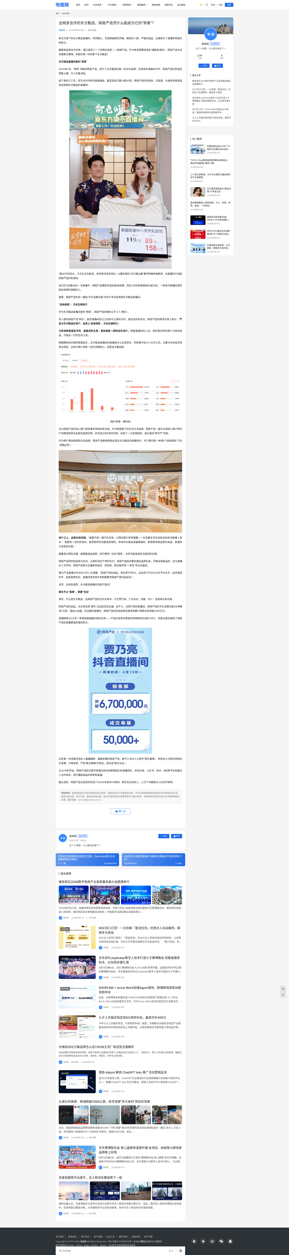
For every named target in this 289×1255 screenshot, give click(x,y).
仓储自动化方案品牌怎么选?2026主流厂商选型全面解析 (96, 1047)
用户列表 (148, 1236)
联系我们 (72, 1236)
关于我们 (60, 1236)
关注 (165, 836)
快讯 (86, 4)
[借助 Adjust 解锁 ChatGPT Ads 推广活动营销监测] (77, 1081)
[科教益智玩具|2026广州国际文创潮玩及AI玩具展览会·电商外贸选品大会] (197, 149)
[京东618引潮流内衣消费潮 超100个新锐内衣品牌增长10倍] (197, 234)
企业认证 (110, 1236)
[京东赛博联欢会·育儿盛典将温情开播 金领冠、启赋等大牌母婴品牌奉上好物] (77, 1157)
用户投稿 (98, 1236)
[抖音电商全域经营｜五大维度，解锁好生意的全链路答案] (197, 248)
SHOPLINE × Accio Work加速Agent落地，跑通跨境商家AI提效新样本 (140, 990)
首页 (78, 4)
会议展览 (181, 4)
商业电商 (92, 30)
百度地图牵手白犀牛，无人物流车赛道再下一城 (90, 1178)
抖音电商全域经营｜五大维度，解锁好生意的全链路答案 (218, 248)
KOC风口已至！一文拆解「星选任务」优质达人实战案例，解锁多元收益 (139, 930)
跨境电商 (156, 4)
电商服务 (141, 4)
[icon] (194, 1241)
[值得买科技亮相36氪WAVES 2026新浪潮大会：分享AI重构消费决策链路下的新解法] (197, 220)
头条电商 (97, 4)
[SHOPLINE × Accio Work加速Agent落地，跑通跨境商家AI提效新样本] (77, 997)
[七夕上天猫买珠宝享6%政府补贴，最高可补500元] (77, 1027)
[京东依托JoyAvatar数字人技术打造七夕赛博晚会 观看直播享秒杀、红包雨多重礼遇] (77, 967)
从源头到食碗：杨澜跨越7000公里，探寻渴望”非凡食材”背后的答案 (104, 1101)
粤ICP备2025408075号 (120, 1241)
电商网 (62, 30)
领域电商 (126, 4)
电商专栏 (169, 4)
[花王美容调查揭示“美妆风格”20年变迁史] (197, 192)
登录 (213, 4)
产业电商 (112, 4)
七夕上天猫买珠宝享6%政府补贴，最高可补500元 (132, 1017)
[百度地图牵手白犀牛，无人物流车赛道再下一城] (120, 1190)
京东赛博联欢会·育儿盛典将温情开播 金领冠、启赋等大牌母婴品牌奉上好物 (140, 1150)
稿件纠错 (123, 1236)
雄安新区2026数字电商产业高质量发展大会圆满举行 (94, 882)
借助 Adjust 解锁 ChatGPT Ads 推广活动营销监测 (133, 1072)
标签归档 (136, 1236)
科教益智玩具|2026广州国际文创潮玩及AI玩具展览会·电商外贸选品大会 (218, 149)
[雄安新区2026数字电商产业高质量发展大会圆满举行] (120, 895)
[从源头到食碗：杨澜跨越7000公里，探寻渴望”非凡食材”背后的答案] (120, 1114)
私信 (178, 836)
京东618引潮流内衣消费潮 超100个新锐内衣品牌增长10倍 (218, 234)
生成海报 (66, 1250)
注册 (220, 4)
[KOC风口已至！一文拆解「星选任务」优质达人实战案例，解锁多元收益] (77, 937)
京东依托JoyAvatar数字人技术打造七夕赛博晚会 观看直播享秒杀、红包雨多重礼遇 (139, 960)
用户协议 (85, 1236)
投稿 (229, 5)
